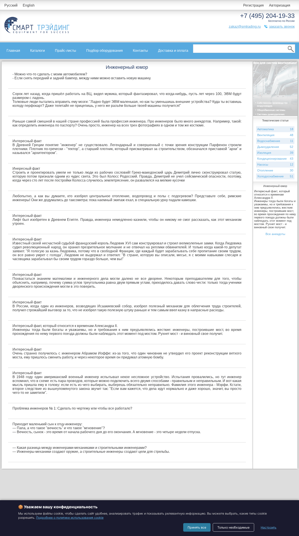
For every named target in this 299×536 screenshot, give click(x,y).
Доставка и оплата (173, 50)
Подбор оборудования (104, 50)
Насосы (275, 164)
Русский (11, 5)
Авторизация (279, 5)
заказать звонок (282, 26)
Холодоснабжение (275, 176)
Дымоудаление (275, 147)
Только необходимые (233, 527)
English (29, 5)
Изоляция (275, 152)
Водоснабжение (275, 141)
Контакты (140, 50)
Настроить (268, 527)
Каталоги (37, 50)
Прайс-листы (65, 50)
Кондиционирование (275, 158)
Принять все (197, 527)
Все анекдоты (275, 234)
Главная (13, 50)
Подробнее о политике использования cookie (70, 517)
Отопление (275, 170)
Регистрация (253, 5)
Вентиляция (275, 135)
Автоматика (275, 129)
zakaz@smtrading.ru (245, 26)
